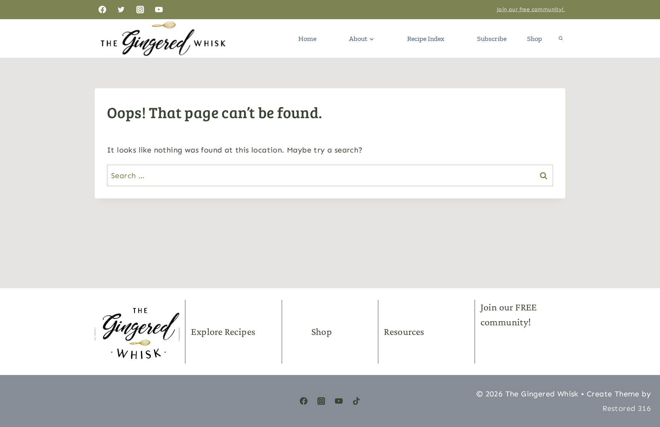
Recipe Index (425, 38)
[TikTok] (356, 401)
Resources (404, 331)
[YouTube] (159, 9)
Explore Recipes (223, 331)
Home (307, 38)
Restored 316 (626, 408)
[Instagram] (140, 9)
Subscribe (491, 38)
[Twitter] (121, 9)
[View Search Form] (560, 38)
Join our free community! (531, 9)
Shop (534, 38)
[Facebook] (102, 9)
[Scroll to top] (641, 385)
